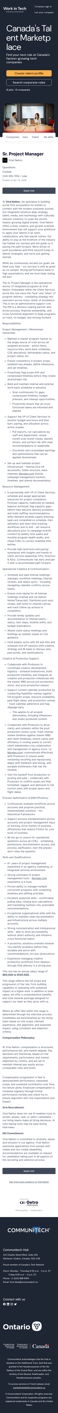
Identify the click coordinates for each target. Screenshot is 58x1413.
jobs (25, 137)
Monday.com (26, 473)
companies (12, 137)
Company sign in (43, 6)
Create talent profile (29, 73)
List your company (44, 12)
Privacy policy (22, 1210)
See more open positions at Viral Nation (29, 1182)
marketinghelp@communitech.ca (29, 1387)
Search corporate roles (29, 82)
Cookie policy (36, 1210)
